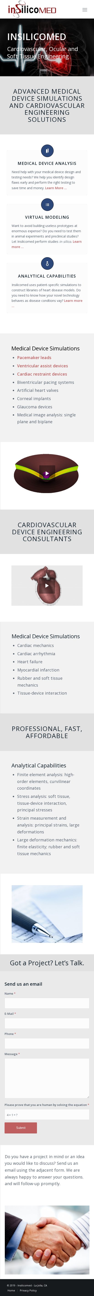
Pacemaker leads (34, 357)
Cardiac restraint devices (42, 374)
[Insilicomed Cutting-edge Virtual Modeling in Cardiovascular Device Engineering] (39, 9)
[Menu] (84, 9)
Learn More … (56, 188)
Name (10, 993)
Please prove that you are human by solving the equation (47, 1105)
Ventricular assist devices (42, 365)
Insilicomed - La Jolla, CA (32, 1285)
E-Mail (10, 1014)
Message (12, 1054)
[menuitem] (84, 9)
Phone (10, 1034)
